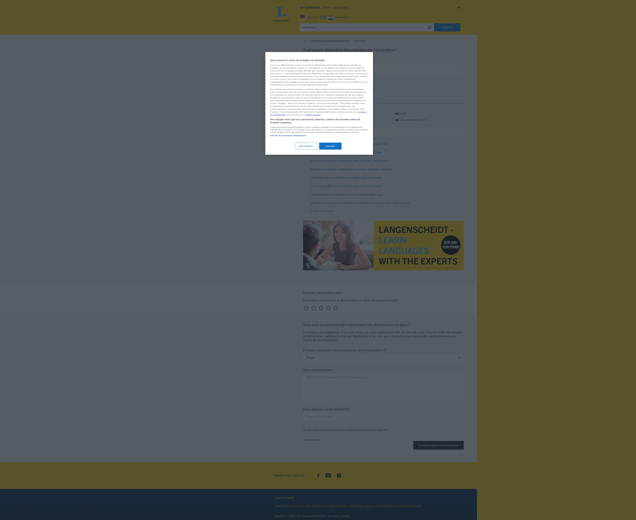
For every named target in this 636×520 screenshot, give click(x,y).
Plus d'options (306, 146)
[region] (319, 103)
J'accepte (330, 146)
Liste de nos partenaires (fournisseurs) (288, 135)
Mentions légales (313, 114)
